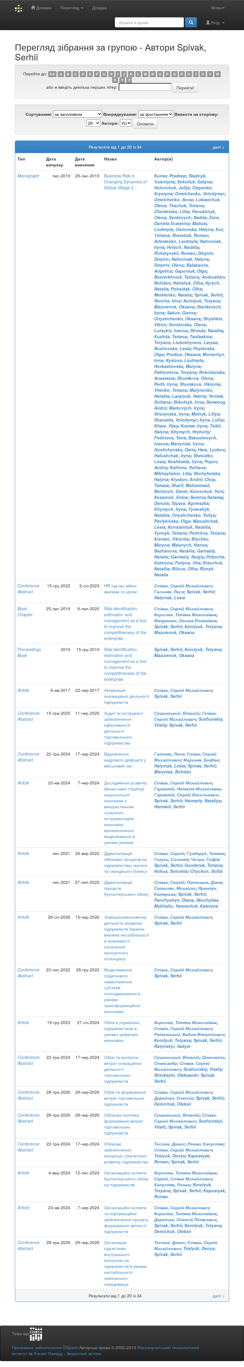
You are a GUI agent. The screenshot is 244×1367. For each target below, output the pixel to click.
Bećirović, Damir (170, 491)
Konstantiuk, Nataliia (189, 527)
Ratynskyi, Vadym (172, 1046)
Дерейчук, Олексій (173, 1098)
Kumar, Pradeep (170, 176)
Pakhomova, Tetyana (175, 372)
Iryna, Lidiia (211, 420)
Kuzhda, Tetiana (170, 336)
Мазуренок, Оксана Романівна (185, 620)
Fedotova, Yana (170, 438)
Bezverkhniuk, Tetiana (176, 277)
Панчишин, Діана (204, 882)
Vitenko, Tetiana (170, 390)
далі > (218, 147)
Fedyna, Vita (187, 563)
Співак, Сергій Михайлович (183, 586)
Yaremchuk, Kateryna (196, 906)
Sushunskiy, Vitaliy (202, 1069)
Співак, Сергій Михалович (181, 1207)
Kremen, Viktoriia (171, 539)
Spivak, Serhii (208, 295)
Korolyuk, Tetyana (201, 301)
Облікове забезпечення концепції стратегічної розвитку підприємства (126, 1153)
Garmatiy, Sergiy (187, 557)
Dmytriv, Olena (169, 265)
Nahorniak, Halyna (190, 259)
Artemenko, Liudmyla (175, 241)
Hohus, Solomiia (170, 871)
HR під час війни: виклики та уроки (120, 588)
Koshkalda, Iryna (185, 461)
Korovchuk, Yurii (206, 491)
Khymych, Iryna (170, 509)
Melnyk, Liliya (205, 414)
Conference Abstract (29, 588)
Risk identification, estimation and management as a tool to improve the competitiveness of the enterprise (125, 623)
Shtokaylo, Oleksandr (176, 1075)
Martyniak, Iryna (187, 444)
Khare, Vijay (166, 426)
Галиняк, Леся (169, 591)
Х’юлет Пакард (48, 1353)
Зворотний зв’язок (83, 1353)
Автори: (110, 123)
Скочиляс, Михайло (174, 888)
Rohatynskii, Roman (174, 253)
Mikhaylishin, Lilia (172, 473)
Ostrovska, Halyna (194, 229)
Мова (216, 7)
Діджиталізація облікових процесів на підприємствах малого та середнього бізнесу (126, 862)
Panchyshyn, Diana (173, 900)
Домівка (43, 7)
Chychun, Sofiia (206, 871)
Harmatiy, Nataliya (202, 800)
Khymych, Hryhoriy (190, 432)
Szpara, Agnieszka (190, 503)
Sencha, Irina (167, 301)
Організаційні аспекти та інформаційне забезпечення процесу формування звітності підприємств (126, 1219)
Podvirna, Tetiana (207, 533)
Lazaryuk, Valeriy (189, 396)
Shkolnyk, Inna (188, 402)
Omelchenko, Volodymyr (199, 193)
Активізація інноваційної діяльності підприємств (126, 696)
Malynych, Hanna (189, 545)
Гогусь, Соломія (171, 859)
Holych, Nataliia (183, 247)
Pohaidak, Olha (186, 289)
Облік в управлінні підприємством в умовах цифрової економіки (121, 1031)
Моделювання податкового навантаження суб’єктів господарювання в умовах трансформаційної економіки (122, 990)
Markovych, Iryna (186, 408)
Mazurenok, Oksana (174, 307)
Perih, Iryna (165, 384)
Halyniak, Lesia (169, 597)
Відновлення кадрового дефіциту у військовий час (125, 760)
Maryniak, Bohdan (172, 772)
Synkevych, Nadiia (187, 217)
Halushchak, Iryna (172, 455)
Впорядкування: (120, 114)
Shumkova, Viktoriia (200, 384)
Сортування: (39, 114)
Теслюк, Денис (169, 1144)
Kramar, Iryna (194, 426)
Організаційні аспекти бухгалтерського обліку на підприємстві (126, 1178)
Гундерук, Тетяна (205, 853)
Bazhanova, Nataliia (174, 551)
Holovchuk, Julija (172, 188)
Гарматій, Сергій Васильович (186, 795)
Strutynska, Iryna (171, 414)
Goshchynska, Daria (174, 449)
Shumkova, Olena (195, 378)
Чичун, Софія (205, 859)
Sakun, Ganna (181, 313)
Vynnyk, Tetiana (170, 533)
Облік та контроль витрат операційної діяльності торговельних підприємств (123, 1069)
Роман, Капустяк (205, 1144)
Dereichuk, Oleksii (172, 1104)
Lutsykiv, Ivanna (170, 330)
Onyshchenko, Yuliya (193, 515)
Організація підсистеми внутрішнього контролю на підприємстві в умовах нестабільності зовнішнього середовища (125, 1263)
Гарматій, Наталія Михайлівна (187, 789)
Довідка (99, 7)
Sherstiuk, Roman (190, 235)
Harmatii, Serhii (169, 806)
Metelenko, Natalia (173, 295)
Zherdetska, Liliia (171, 211)
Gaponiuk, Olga (191, 271)
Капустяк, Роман (172, 1184)
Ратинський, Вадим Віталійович (189, 1034)
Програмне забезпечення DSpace (45, 1347)
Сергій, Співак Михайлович (183, 1179)
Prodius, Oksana (183, 354)
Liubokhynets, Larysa (195, 342)
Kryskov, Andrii (186, 479)
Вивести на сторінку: (196, 114)
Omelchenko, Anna (173, 199)
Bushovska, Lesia (172, 348)
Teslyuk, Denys (169, 1156)
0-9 (52, 74)
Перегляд (70, 7)
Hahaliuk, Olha (188, 283)
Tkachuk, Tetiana (186, 205)
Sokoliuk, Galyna (194, 182)
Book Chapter (25, 611)
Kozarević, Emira (170, 497)
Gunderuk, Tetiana (203, 865)
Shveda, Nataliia (206, 330)
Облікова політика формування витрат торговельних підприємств (123, 1124)
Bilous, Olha (184, 569)
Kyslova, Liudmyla (184, 360)
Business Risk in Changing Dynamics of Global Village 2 (125, 182)
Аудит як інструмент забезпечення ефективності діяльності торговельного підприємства (123, 728)
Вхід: (216, 22)
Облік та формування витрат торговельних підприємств (125, 1098)
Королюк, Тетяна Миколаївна (185, 614)
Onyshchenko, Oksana (177, 319)
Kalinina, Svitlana (187, 467)
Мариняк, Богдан (201, 760)
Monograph (28, 176)
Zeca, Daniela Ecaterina (187, 220)
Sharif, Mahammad (190, 485)
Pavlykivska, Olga (172, 521)
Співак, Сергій (169, 853)
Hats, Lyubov (211, 449)
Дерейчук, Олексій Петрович (185, 1219)
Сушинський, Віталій (176, 713)
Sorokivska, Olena (187, 324)
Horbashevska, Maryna (177, 366)
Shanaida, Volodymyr (175, 420)
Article (23, 690)
